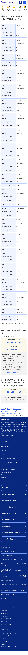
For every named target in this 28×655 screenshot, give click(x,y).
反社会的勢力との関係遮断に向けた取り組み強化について (13, 585)
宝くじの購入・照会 (14, 10)
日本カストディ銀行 (6, 624)
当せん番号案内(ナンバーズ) (8, 411)
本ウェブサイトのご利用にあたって (10, 594)
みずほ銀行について (6, 442)
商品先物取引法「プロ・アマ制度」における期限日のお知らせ (13, 564)
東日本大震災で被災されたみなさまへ (12, 539)
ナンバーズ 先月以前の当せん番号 (10, 413)
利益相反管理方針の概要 (7, 580)
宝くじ (8, 409)
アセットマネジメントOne (8, 618)
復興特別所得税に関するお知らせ (11, 532)
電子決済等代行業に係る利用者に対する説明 (12, 590)
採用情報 (3, 450)
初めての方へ (25, 10)
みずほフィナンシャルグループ (9, 608)
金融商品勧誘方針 (5, 547)
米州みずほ (4, 621)
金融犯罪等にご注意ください (8, 458)
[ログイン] (20, 2)
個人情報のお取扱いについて (8, 551)
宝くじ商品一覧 (19, 10)
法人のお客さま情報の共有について (10, 555)
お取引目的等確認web (8, 494)
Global (2, 454)
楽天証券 (3, 644)
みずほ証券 (4, 616)
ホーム (3, 409)
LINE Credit (4, 638)
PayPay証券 (4, 641)
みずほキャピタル (5, 636)
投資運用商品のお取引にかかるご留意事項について (13, 570)
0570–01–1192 (14, 342)
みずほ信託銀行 (5, 613)
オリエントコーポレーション (8, 633)
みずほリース (4, 629)
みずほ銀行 (4, 610)
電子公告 (3, 477)
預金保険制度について (8, 519)
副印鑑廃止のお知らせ (8, 526)
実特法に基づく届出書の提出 (9, 500)
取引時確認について (7, 488)
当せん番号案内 (8, 10)
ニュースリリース (5, 446)
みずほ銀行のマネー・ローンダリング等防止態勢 (13, 576)
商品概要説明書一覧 (6, 472)
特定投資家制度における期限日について (11, 559)
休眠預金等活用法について (9, 513)
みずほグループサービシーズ (8, 646)
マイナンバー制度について (9, 507)
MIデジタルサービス (6, 627)
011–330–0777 (14, 349)
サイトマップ (4, 598)
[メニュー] (24, 2)
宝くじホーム (3, 10)
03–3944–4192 (14, 392)
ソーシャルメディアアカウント (9, 462)
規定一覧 (3, 474)
